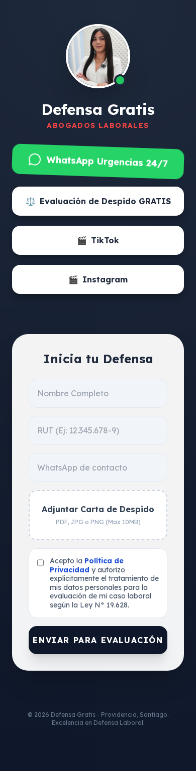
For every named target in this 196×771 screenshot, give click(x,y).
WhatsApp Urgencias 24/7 (106, 161)
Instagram (98, 279)
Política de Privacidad (87, 565)
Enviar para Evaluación (98, 640)
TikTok (98, 240)
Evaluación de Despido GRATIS (98, 201)
